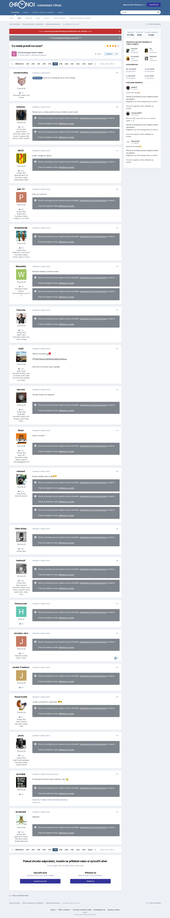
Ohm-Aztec (21, 528)
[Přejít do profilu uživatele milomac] (21, 115)
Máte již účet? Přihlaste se (133, 5)
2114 (33, 64)
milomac (20, 107)
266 (22, 410)
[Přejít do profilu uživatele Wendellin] (21, 274)
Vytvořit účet (153, 5)
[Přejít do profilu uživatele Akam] (21, 438)
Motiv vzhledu (64, 910)
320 (22, 286)
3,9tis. (22, 549)
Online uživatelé (59, 18)
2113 (27, 64)
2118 (55, 64)
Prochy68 (135, 56)
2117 (49, 64)
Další (90, 64)
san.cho (21, 389)
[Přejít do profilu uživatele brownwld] (21, 820)
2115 (38, 64)
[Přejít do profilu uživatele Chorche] (21, 318)
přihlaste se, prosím (66, 124)
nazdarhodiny (21, 72)
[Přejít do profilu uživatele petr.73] (21, 197)
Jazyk (52, 910)
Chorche (20, 310)
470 (22, 653)
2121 (72, 64)
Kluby (12, 18)
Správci (46, 18)
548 (22, 209)
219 (22, 794)
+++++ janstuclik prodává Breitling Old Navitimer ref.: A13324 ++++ (65, 31)
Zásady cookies (113, 910)
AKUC (21, 150)
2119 (60, 64)
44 (22, 624)
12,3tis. (22, 491)
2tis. (22, 717)
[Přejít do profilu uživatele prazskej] (21, 782)
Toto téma (149, 12)
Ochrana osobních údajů (82, 910)
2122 (78, 64)
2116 (44, 64)
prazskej (20, 774)
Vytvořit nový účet (40, 881)
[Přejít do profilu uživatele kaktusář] (21, 568)
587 (22, 248)
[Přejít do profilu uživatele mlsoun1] (21, 479)
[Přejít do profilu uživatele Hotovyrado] (21, 612)
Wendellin (21, 266)
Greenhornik (20, 228)
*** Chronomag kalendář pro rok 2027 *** (65, 38)
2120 (66, 64)
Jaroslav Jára (21, 633)
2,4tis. (22, 369)
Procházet (15, 12)
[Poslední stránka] (95, 63)
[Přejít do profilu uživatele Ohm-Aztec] (21, 537)
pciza (21, 735)
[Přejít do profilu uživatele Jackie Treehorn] (21, 675)
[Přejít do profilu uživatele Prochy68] (127, 58)
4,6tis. (22, 451)
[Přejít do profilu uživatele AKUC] (21, 158)
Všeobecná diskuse (38, 55)
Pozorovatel (21, 697)
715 (22, 93)
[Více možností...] (117, 72)
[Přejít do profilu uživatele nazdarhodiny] (21, 81)
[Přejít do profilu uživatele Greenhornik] (21, 236)
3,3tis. (22, 756)
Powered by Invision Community (85, 914)
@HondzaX (37, 78)
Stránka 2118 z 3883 (107, 64)
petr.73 (21, 189)
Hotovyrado (21, 603)
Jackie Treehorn (20, 667)
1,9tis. (22, 832)
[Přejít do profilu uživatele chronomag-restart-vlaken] (14, 53)
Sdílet (98, 54)
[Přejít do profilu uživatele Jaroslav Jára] (21, 641)
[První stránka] (12, 63)
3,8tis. (22, 171)
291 (22, 687)
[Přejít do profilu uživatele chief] (21, 357)
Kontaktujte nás (99, 910)
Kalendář (28, 18)
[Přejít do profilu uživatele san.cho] (21, 397)
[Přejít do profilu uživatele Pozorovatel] (21, 705)
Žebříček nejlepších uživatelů (79, 18)
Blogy (38, 18)
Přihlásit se (90, 881)
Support (60, 12)
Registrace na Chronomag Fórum (93, 118)
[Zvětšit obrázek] (48, 354)
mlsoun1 (21, 471)
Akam (21, 430)
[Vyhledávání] (158, 12)
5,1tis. (22, 330)
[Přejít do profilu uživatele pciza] (21, 743)
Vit (151, 48)
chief (20, 348)
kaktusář (20, 560)
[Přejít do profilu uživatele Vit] (146, 50)
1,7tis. (22, 127)
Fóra (19, 18)
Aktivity (25, 12)
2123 (83, 64)
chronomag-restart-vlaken (32, 53)
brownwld (21, 812)
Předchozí (19, 64)
